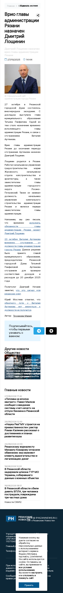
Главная (11, 6)
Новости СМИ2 (13, 502)
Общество (23, 6)
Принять (28, 585)
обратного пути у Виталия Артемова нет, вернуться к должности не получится (22, 306)
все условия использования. (27, 568)
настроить (36, 572)
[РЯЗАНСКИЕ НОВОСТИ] (10, 519)
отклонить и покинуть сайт (27, 576)
